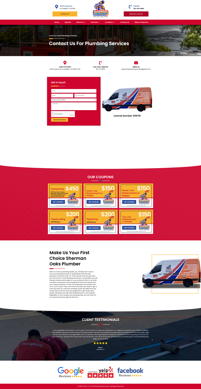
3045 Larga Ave (66, 6)
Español (68, 22)
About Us (80, 22)
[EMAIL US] (136, 63)
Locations (109, 22)
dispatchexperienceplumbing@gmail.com (136, 69)
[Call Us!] (130, 7)
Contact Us (124, 22)
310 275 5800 (100, 69)
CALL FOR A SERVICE (100, 67)
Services (94, 22)
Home (56, 22)
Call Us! (136, 6)
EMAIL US (136, 67)
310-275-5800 (138, 9)
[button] (48, 340)
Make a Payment (141, 22)
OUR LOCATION (65, 67)
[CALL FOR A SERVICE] (100, 63)
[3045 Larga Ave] (57, 7)
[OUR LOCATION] (65, 63)
